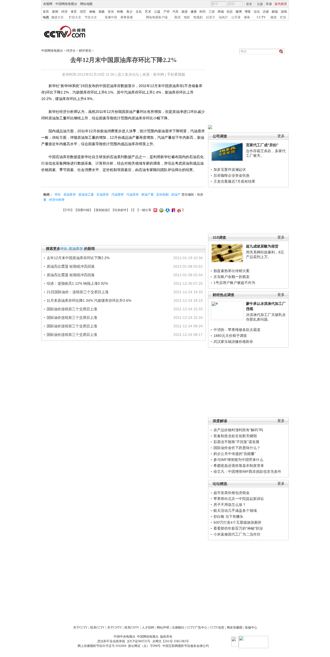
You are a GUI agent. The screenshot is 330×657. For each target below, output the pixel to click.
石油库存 (102, 194)
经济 (64, 11)
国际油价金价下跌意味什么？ (236, 448)
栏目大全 (75, 17)
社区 (230, 11)
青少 (129, 11)
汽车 (175, 11)
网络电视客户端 (157, 17)
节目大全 (91, 17)
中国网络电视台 (66, 4)
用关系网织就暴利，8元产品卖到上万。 (265, 254)
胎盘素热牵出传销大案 (231, 271)
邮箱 (275, 11)
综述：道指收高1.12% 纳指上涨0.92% (77, 283)
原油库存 (69, 194)
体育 (74, 11)
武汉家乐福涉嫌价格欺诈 (233, 341)
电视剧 (198, 17)
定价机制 (162, 194)
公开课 (236, 17)
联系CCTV (97, 627)
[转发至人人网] (167, 210)
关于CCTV (80, 627)
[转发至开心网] (154, 210)
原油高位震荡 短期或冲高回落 (71, 266)
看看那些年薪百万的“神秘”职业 (238, 528)
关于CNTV (114, 627)
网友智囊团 (234, 627)
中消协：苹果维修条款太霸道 (236, 330)
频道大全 (57, 17)
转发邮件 (120, 210)
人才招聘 (148, 627)
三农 (212, 11)
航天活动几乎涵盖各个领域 (235, 510)
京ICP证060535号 (138, 641)
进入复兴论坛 (128, 74)
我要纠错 (83, 210)
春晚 (92, 11)
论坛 (257, 11)
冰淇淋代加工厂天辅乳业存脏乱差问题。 (266, 317)
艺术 (148, 11)
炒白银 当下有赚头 (228, 516)
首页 (46, 11)
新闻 (55, 11)
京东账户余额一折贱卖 (231, 277)
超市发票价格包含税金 (231, 493)
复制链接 (102, 210)
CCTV (261, 17)
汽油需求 (117, 194)
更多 (281, 136)
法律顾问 (178, 627)
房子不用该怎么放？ (229, 505)
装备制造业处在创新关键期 (235, 436)
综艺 (83, 11)
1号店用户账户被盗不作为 (234, 283)
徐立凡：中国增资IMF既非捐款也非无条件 (247, 471)
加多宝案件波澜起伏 (229, 169)
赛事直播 (126, 17)
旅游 (185, 11)
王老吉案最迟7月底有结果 (234, 181)
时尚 (203, 11)
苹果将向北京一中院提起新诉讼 (238, 499)
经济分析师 (56, 200)
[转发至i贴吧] (172, 210)
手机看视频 (176, 74)
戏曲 (101, 11)
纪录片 (210, 17)
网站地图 (86, 4)
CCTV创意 (217, 627)
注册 (260, 4)
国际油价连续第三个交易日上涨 (72, 309)
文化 (139, 11)
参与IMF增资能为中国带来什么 (238, 460)
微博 (239, 11)
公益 (157, 11)
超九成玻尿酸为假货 (262, 246)
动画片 (223, 17)
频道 (273, 17)
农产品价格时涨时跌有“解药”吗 (238, 430)
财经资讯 (85, 50)
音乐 (111, 11)
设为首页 (281, 4)
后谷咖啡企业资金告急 (231, 175)
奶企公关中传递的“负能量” (234, 454)
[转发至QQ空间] (160, 210)
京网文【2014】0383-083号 (170, 641)
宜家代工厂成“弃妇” (262, 145)
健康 (194, 11)
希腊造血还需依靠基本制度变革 (238, 465)
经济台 (71, 50)
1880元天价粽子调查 (230, 336)
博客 (248, 11)
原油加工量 (86, 194)
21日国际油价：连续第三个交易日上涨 (78, 292)
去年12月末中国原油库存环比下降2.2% (78, 258)
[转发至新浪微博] (178, 210)
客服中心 (251, 627)
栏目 (283, 17)
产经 (166, 11)
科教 (120, 11)
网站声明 (163, 627)
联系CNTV (132, 627)
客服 (269, 4)
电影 (187, 17)
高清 (177, 17)
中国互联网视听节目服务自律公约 (185, 646)
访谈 (266, 11)
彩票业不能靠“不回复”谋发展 (236, 442)
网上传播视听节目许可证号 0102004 (102, 646)
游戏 (284, 11)
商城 (221, 11)
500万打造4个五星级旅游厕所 (237, 522)
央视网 (47, 4)
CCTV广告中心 (197, 627)
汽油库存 (132, 194)
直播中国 (111, 17)
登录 (249, 4)
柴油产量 (147, 194)
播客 (247, 17)
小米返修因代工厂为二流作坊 (236, 534)
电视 (46, 17)
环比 (58, 194)
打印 (68, 210)
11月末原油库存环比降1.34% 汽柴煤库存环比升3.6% (89, 300)
